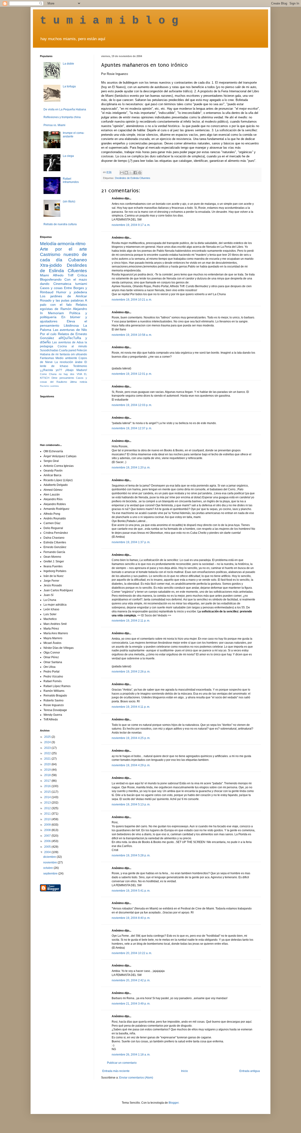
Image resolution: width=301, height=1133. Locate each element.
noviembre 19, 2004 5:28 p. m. (131, 855)
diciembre (50, 856)
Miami (44, 275)
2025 (47, 737)
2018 (47, 775)
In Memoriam (52, 313)
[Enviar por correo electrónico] (121, 172)
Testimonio (80, 366)
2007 (47, 835)
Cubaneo (77, 259)
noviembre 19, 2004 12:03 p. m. (132, 405)
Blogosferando (51, 279)
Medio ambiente (66, 358)
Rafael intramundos (71, 180)
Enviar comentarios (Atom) (136, 1077)
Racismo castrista (49, 386)
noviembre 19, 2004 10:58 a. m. (132, 334)
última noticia (78, 381)
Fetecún (82, 350)
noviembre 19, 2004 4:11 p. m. (131, 706)
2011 (47, 813)
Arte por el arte (63, 249)
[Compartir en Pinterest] (139, 172)
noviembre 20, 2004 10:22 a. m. (132, 953)
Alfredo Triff (63, 275)
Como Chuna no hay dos (57, 374)
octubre (48, 868)
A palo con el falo (63, 302)
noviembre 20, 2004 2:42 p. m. (131, 980)
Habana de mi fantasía (55, 354)
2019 (47, 769)
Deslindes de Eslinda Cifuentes (132, 178)
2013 (47, 802)
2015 (47, 791)
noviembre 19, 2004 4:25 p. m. (131, 738)
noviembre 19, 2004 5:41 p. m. (131, 890)
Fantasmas (47, 358)
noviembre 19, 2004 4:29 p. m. (131, 765)
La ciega (68, 156)
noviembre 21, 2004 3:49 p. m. (131, 1003)
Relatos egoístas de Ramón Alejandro (63, 307)
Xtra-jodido (51, 265)
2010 (47, 819)
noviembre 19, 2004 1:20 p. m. (131, 467)
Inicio (184, 1071)
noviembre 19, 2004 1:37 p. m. (131, 542)
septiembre (50, 873)
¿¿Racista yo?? (51, 370)
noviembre (50, 862)
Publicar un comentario (122, 1062)
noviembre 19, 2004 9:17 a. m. (131, 225)
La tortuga (69, 86)
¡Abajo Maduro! (76, 370)
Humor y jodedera (71, 292)
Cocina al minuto (72, 346)
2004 (47, 852)
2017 (47, 780)
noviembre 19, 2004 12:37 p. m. (132, 428)
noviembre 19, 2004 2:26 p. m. (131, 671)
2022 (47, 753)
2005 (47, 846)
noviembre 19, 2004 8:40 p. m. (131, 918)
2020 (47, 764)
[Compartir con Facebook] (135, 172)
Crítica (82, 275)
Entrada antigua (249, 1071)
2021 (47, 758)
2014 (47, 797)
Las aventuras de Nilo (70, 330)
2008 (47, 830)
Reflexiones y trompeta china (62, 117)
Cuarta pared (67, 350)
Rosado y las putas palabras (62, 300)
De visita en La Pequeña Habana (65, 109)
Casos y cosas (51, 288)
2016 (47, 786)
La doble (68, 63)
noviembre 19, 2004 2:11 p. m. (131, 620)
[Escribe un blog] (126, 172)
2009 (47, 824)
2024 (47, 742)
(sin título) (69, 201)
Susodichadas (49, 350)
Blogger (173, 1102)
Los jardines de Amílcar (63, 296)
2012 (47, 808)
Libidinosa (71, 325)
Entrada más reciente (116, 1071)
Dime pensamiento (62, 377)
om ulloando (79, 354)
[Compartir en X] (130, 172)
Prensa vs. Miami (54, 125)
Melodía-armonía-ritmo (63, 243)
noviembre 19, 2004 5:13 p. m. (131, 804)
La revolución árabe (69, 362)
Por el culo (48, 334)
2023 (47, 748)
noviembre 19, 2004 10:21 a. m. (132, 299)
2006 (47, 841)
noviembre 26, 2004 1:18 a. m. (131, 1054)
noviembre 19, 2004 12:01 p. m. (132, 373)
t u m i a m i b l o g (109, 21)
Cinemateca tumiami (70, 284)
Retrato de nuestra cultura (60, 224)
